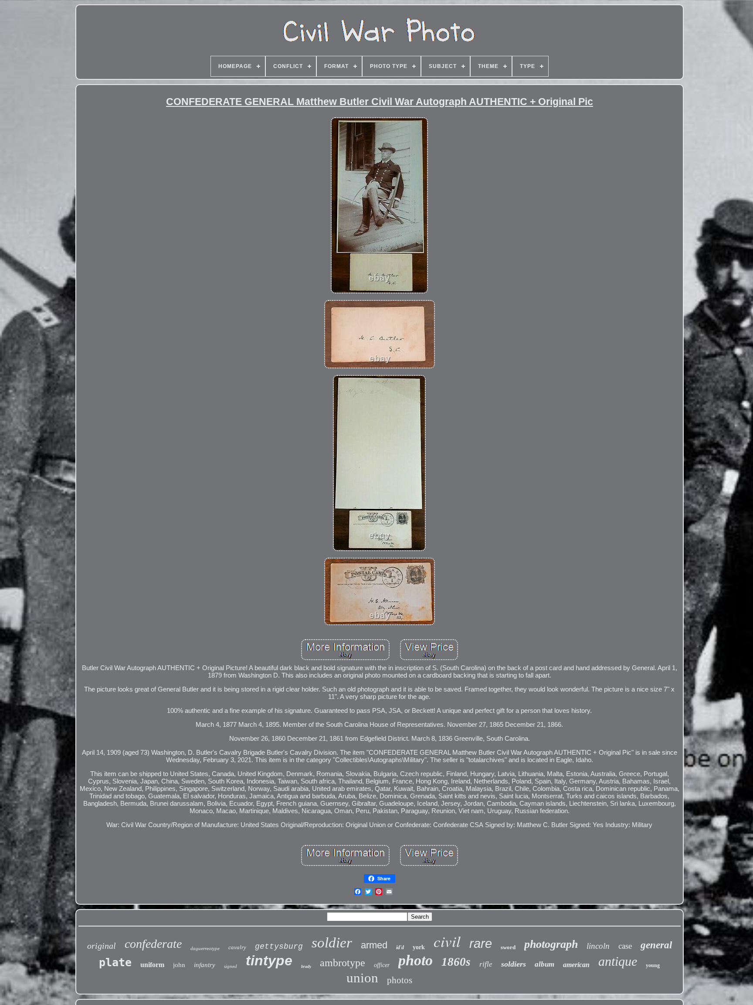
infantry (204, 964)
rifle (485, 964)
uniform (152, 964)
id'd (400, 947)
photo (415, 960)
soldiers (513, 964)
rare (480, 943)
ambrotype (342, 962)
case (625, 945)
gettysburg (279, 946)
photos (399, 980)
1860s (456, 961)
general (656, 945)
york (419, 947)
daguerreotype (205, 948)
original (101, 945)
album (544, 964)
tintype (269, 960)
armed (374, 945)
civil (447, 941)
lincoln (598, 945)
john (179, 964)
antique (617, 961)
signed (230, 966)
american (576, 964)
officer (382, 965)
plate (115, 962)
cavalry (237, 947)
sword (508, 947)
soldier (332, 942)
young (653, 965)
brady (306, 966)
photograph (551, 944)
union (362, 977)
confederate (153, 943)
